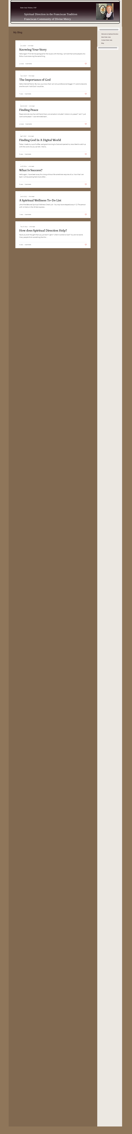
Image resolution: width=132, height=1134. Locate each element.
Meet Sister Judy (106, 37)
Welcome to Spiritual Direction (109, 34)
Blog (102, 43)
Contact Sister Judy (106, 40)
